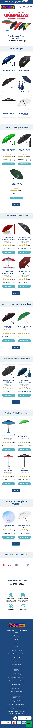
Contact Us (16, 657)
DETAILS (16, 3)
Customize (9, 164)
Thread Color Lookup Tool (16, 654)
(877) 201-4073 (19, 701)
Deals (16, 647)
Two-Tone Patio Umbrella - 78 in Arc (24, 435)
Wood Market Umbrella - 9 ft (9, 469)
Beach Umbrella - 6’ (8, 435)
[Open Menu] (31, 7)
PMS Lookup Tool (16, 650)
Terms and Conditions (16, 681)
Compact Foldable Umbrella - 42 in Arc (8, 150)
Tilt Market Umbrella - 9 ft (24, 469)
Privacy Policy (16, 674)
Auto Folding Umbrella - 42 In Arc (16, 184)
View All (16, 205)
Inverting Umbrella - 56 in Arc (8, 381)
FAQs (16, 643)
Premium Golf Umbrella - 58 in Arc (8, 238)
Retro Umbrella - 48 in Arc (8, 327)
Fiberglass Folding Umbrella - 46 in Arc (24, 150)
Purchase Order (16, 688)
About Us (16, 636)
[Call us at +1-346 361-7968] (27, 7)
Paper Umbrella (8, 526)
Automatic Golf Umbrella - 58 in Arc (24, 238)
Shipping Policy (16, 684)
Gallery (16, 640)
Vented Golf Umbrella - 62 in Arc (8, 272)
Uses (16, 661)
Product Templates (16, 692)
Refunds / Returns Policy (16, 677)
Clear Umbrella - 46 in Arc (24, 526)
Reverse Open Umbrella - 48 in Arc (24, 382)
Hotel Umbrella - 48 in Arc (24, 327)
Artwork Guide (16, 664)
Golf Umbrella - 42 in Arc (24, 272)
